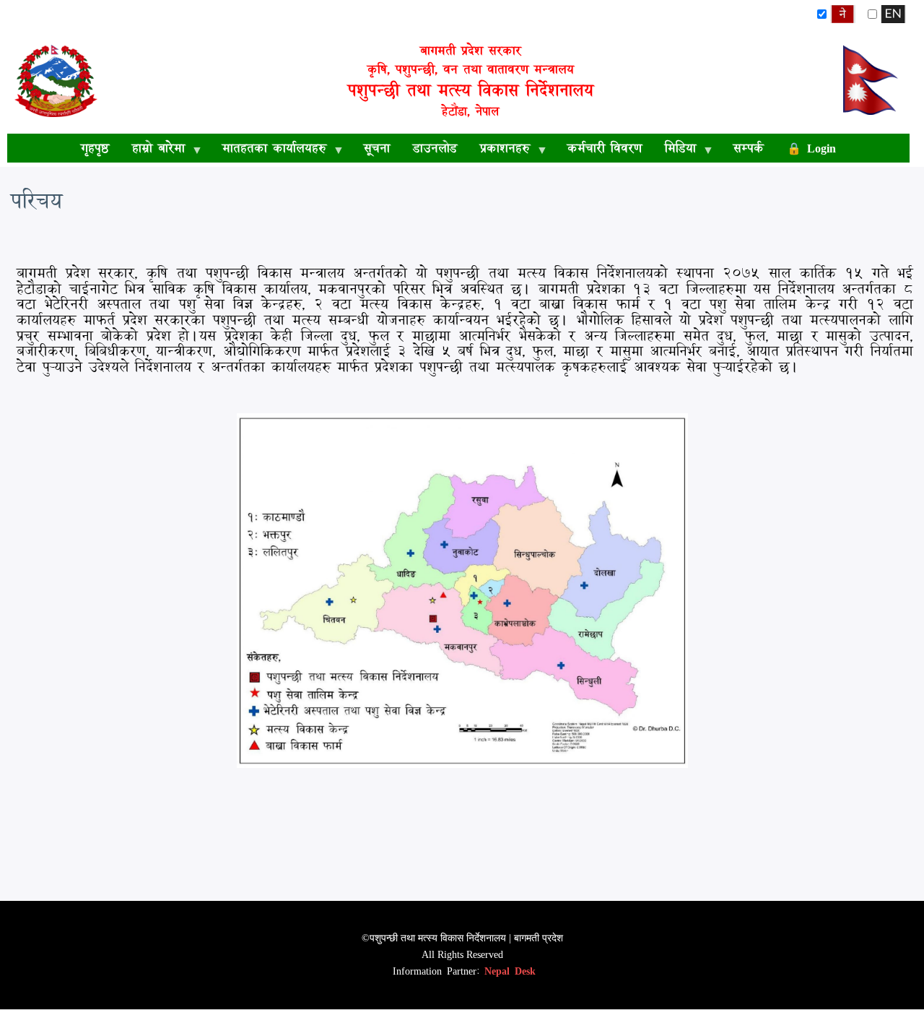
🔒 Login (811, 147)
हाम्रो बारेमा (153, 150)
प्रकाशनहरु (499, 150)
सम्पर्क (748, 147)
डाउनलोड (435, 147)
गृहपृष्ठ (95, 147)
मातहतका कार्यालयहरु (268, 150)
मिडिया (674, 150)
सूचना (377, 147)
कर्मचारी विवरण (604, 147)
